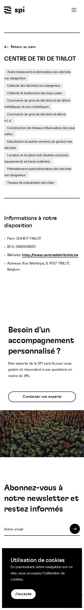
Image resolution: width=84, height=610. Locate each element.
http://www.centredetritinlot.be (50, 255)
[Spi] (14, 10)
